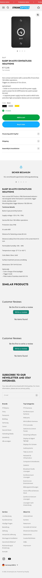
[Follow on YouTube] (9, 558)
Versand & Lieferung (9, 534)
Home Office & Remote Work (31, 492)
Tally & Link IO (28, 452)
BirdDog (5, 419)
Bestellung (5, 527)
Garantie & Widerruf (8, 542)
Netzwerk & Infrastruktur (27, 457)
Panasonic (5, 415)
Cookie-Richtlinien (29, 538)
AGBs (25, 542)
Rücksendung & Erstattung (7, 546)
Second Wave (6, 430)
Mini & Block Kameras (30, 421)
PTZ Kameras (27, 408)
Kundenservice (7, 520)
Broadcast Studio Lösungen (29, 470)
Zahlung (5, 531)
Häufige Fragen (7, 523)
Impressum (27, 545)
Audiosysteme (28, 448)
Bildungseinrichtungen (30, 487)
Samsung (5, 423)
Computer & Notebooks (31, 461)
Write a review (21, 312)
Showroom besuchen (30, 531)
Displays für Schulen (30, 444)
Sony (4, 412)
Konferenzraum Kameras (28, 413)
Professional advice (22, 2)
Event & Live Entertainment (28, 482)
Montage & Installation (9, 538)
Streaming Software (29, 435)
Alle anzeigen (6, 441)
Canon (4, 426)
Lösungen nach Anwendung (28, 504)
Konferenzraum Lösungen (28, 476)
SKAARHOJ (5, 437)
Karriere (26, 520)
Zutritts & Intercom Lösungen (29, 498)
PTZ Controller (28, 425)
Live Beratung (6, 516)
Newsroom (27, 523)
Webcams (26, 418)
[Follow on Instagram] (3, 558)
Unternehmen (28, 516)
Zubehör (26, 465)
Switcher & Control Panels (29, 430)
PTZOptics (5, 408)
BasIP (4, 57)
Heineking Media (7, 434)
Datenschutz (27, 534)
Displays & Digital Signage (29, 439)
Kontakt (5, 552)
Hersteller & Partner (30, 527)
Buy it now (21, 124)
